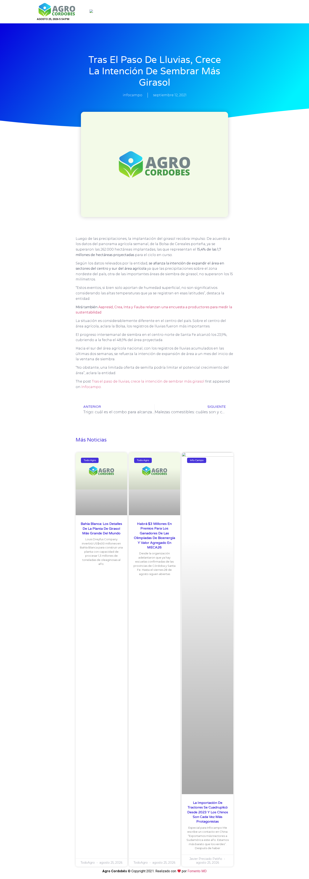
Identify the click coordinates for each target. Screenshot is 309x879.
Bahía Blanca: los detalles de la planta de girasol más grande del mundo (101, 528)
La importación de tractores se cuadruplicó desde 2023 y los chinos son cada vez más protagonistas (207, 812)
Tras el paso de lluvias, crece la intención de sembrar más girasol (148, 381)
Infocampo (91, 387)
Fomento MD (197, 871)
